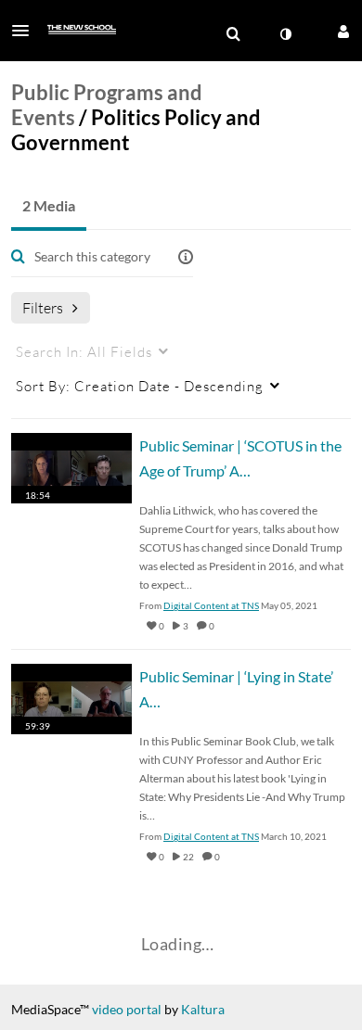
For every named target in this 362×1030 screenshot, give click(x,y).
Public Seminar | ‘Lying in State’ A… (236, 689)
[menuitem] (232, 34)
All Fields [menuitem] (84, 351)
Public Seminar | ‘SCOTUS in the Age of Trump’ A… (240, 458)
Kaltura (203, 1009)
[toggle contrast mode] (285, 34)
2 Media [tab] (48, 205)
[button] (26, 31)
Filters (42, 307)
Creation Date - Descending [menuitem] (140, 385)
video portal (127, 1009)
